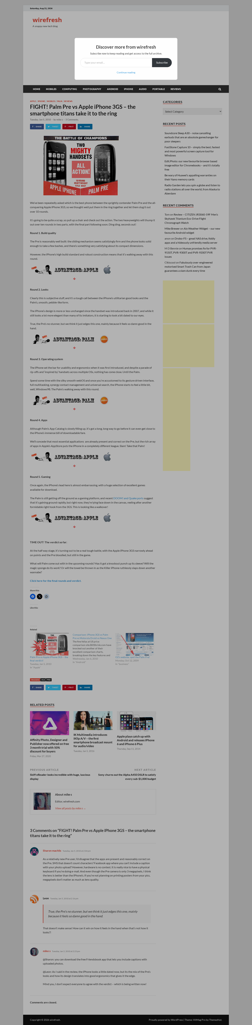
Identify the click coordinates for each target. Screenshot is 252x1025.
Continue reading (126, 72)
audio (143, 88)
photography (92, 88)
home (36, 88)
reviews (176, 88)
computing (69, 88)
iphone (128, 88)
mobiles (51, 88)
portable (158, 88)
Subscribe (162, 62)
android (112, 88)
